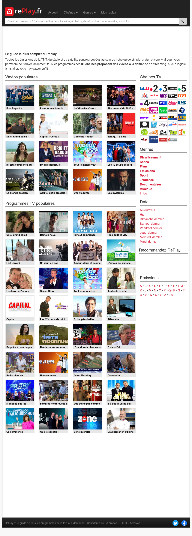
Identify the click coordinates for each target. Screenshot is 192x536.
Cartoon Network (163, 132)
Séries (144, 162)
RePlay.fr (10, 523)
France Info (153, 117)
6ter (172, 102)
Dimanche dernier (152, 219)
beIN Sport (163, 124)
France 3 (163, 88)
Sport (144, 175)
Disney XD (172, 132)
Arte (153, 95)
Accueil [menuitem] (53, 12)
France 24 (153, 124)
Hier (143, 214)
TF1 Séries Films (163, 102)
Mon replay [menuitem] (108, 12)
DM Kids (181, 132)
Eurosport (172, 124)
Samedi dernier (150, 223)
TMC (172, 95)
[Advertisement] (96, 37)
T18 (181, 110)
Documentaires (151, 184)
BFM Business (181, 117)
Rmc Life (153, 110)
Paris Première (172, 110)
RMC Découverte (181, 102)
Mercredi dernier (151, 237)
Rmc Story (144, 110)
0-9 (171, 295)
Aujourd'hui (147, 210)
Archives (135, 523)
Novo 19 (144, 117)
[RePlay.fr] (25, 11)
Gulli (144, 132)
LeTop (144, 139)
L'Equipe (181, 124)
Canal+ (172, 88)
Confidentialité (95, 523)
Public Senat (163, 139)
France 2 (153, 88)
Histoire (172, 139)
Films (144, 166)
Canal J (153, 132)
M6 (144, 95)
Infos (143, 193)
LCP (153, 139)
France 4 (144, 102)
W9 (163, 95)
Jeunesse (147, 180)
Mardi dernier (149, 241)
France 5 (181, 88)
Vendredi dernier (151, 228)
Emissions (147, 171)
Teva (163, 110)
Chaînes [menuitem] (70, 12)
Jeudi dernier (148, 232)
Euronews (144, 124)
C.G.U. (123, 523)
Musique (146, 189)
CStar (153, 102)
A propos (111, 523)
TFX (181, 95)
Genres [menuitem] (88, 12)
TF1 (144, 88)
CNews (163, 117)
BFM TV (172, 117)
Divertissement (150, 157)
